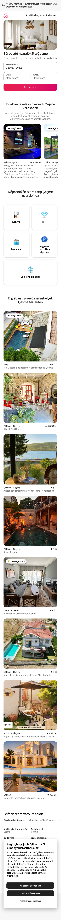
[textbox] (17, 78)
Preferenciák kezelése (30, 901)
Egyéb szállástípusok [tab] (14, 820)
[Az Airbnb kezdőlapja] (6, 15)
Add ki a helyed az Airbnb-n (41, 15)
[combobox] (30, 68)
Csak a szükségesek (30, 893)
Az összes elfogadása (30, 885)
